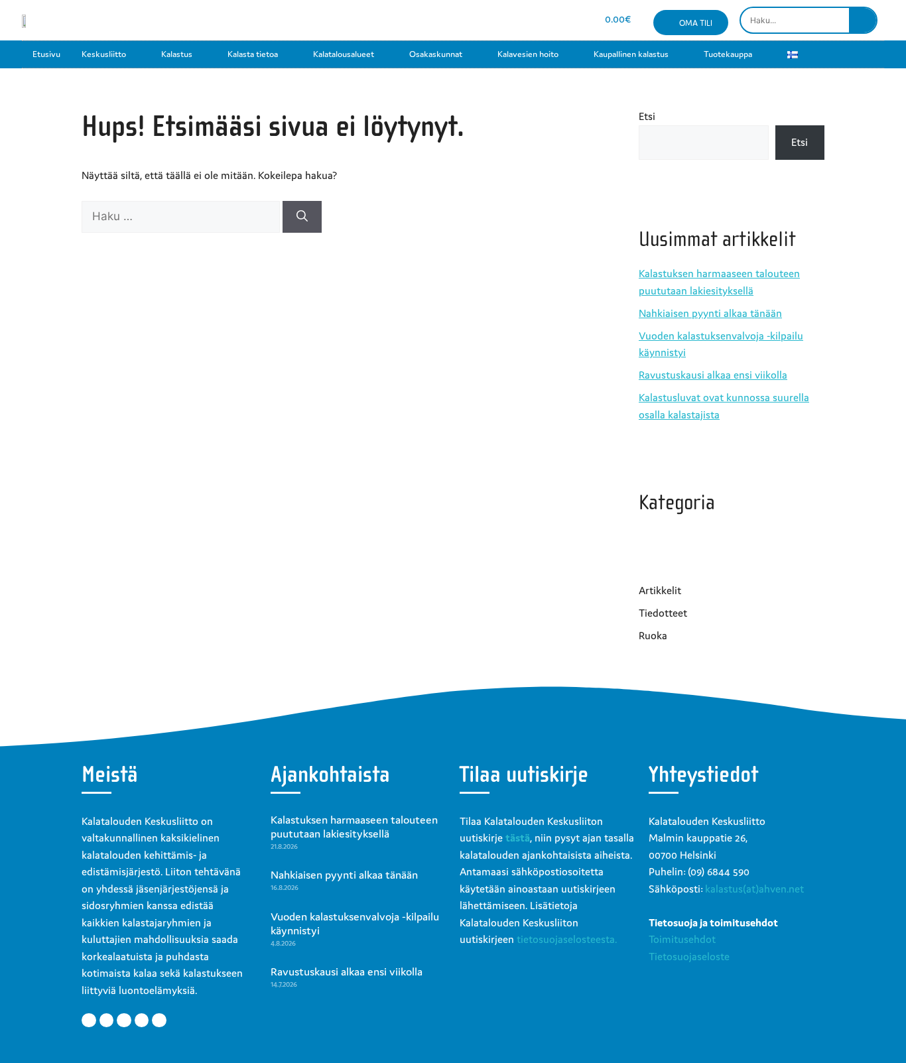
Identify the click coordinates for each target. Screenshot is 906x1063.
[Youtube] (525, 20)
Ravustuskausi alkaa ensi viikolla (713, 374)
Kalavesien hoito (527, 54)
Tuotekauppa (728, 54)
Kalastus (176, 54)
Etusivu (46, 54)
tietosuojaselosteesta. (567, 939)
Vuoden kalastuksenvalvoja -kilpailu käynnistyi (355, 923)
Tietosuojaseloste (689, 956)
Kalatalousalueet (343, 54)
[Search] (862, 20)
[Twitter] (106, 1020)
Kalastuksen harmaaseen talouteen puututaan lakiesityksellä (354, 827)
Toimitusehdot (682, 939)
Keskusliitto (104, 54)
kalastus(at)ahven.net (754, 888)
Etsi (647, 116)
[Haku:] (182, 216)
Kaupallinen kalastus (631, 54)
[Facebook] (478, 20)
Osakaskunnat (435, 54)
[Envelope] (549, 20)
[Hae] (302, 217)
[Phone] (572, 20)
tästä (517, 837)
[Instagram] (501, 20)
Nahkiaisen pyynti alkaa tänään (710, 313)
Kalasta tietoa (252, 54)
